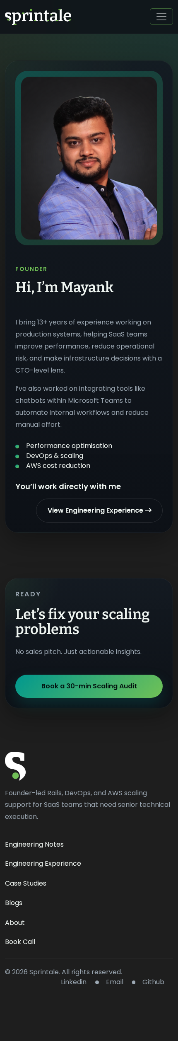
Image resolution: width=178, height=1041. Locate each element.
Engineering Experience (43, 863)
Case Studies (25, 883)
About (15, 922)
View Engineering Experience (96, 510)
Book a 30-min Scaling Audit (89, 686)
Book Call (20, 942)
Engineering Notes (34, 844)
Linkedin (73, 982)
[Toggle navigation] (161, 16)
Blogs (13, 903)
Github (153, 982)
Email (114, 982)
